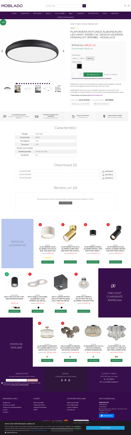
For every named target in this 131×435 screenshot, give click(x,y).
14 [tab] (47, 83)
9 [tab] (35, 83)
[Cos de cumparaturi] (128, 6)
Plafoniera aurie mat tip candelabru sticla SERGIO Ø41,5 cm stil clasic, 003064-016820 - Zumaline (47, 348)
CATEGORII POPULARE (76, 399)
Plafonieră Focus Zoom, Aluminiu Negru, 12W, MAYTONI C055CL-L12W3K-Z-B (115, 249)
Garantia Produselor (40, 407)
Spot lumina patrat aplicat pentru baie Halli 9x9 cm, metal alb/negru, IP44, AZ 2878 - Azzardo (61, 299)
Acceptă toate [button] (105, 428)
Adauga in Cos (94, 74)
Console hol (71, 410)
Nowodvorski (14, 295)
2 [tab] (19, 83)
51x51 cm (82, 58)
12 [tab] (42, 83)
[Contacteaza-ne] (125, 6)
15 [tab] (49, 83)
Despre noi (6, 402)
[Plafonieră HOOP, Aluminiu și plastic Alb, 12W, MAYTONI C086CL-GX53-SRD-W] (47, 233)
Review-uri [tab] (65, 188)
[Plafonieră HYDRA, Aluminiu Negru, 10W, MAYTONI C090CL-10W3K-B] (93, 233)
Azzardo (60, 295)
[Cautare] (84, 5)
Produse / (78, 24)
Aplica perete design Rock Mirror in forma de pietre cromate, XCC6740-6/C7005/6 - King (70, 348)
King (70, 344)
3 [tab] (21, 83)
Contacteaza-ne (108, 415)
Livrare (5, 410)
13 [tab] (44, 83)
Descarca (109, 171)
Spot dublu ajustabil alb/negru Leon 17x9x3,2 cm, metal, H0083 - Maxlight (38, 299)
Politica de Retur (39, 405)
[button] (44, 432)
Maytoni (47, 245)
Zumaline (47, 344)
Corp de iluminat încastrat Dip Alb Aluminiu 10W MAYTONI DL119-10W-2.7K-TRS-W (84, 299)
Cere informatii (102, 104)
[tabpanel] (33, 52)
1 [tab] (17, 83)
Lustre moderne (72, 407)
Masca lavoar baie (73, 402)
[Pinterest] (65, 380)
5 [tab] (26, 83)
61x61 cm (75, 58)
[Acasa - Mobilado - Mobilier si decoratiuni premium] (12, 6)
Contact (5, 412)
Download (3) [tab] (65, 165)
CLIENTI (36, 399)
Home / (72, 24)
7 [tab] (31, 83)
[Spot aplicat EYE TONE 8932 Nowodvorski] (14, 282)
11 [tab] (40, 83)
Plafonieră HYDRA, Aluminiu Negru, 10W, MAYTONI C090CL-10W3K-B (93, 249)
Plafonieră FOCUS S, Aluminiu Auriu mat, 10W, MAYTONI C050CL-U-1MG (70, 249)
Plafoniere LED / (93, 24)
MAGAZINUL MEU (10, 399)
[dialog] (65, 428)
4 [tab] (24, 83)
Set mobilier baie (72, 405)
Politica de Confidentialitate (20, 384)
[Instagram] (69, 380)
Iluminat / (85, 24)
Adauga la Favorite (81, 104)
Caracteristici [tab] (65, 128)
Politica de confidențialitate (38, 430)
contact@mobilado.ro (110, 382)
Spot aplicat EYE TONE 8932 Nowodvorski (14, 298)
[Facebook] (62, 380)
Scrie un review (65, 203)
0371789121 (110, 379)
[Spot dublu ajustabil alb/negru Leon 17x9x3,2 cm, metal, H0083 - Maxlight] (37, 282)
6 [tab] (28, 83)
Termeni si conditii (9, 405)
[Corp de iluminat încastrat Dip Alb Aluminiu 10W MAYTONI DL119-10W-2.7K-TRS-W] (83, 282)
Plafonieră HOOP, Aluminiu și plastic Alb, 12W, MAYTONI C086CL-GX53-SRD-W (47, 249)
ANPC (35, 410)
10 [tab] (38, 83)
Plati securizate (38, 402)
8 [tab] (33, 83)
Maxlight (37, 295)
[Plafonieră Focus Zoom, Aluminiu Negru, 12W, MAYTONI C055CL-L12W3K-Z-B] (115, 233)
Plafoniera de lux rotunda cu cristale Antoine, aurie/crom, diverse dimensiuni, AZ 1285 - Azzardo (117, 348)
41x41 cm (90, 58)
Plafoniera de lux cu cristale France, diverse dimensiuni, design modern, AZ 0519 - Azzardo (93, 348)
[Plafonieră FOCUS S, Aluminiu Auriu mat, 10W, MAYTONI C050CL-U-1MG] (70, 233)
